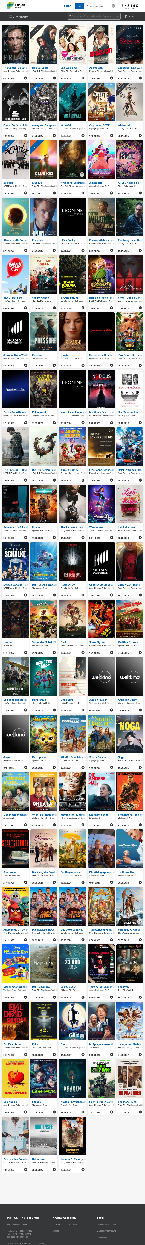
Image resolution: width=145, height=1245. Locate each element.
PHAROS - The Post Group (65, 1224)
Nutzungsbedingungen (106, 1224)
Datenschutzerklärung (106, 1230)
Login (79, 5)
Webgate (56, 1230)
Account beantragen (96, 5)
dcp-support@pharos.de (17, 1236)
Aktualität (23, 16)
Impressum (102, 1237)
